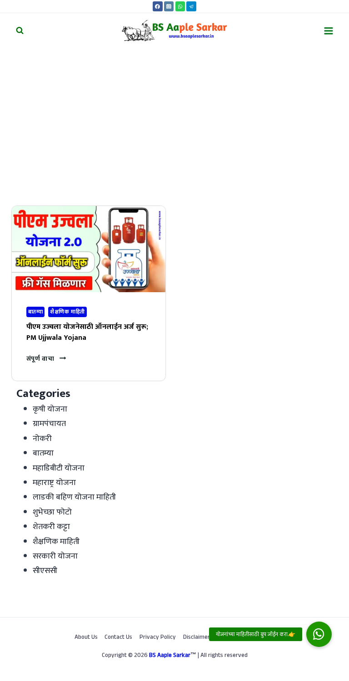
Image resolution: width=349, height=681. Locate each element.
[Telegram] (191, 6)
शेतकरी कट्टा (51, 527)
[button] (319, 634)
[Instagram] (169, 6)
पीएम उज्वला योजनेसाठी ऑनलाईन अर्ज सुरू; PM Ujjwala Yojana (87, 332)
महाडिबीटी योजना (59, 468)
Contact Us (118, 638)
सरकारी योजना (55, 556)
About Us (86, 638)
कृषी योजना (50, 409)
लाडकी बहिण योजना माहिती (74, 497)
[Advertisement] (174, 116)
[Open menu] (329, 30)
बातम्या (35, 311)
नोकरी (42, 439)
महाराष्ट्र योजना (54, 483)
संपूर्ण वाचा (46, 358)
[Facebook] (158, 6)
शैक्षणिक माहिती (67, 311)
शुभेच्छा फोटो (52, 512)
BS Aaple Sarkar (169, 656)
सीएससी (45, 571)
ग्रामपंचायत (49, 424)
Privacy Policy (158, 638)
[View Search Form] (20, 31)
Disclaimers (198, 638)
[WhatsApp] (180, 6)
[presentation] (88, 249)
